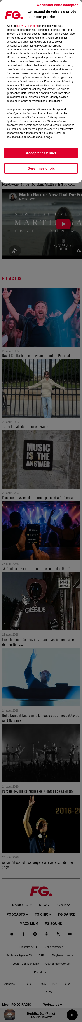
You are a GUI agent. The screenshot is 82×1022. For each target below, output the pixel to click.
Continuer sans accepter (57, 4)
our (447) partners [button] (27, 25)
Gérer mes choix (41, 168)
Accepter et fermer (41, 152)
